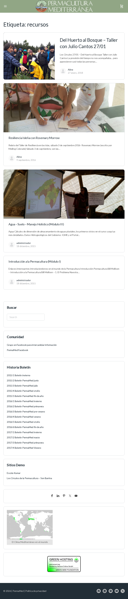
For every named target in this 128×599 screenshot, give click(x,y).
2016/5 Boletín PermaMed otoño (23, 421)
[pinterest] (111, 591)
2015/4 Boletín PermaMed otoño (23, 390)
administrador (23, 243)
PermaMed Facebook (17, 350)
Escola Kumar (13, 473)
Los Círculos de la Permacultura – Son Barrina (29, 478)
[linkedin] (105, 591)
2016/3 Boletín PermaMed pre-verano (26, 411)
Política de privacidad (35, 590)
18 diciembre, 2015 (26, 246)
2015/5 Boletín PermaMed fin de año (25, 396)
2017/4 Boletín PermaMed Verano (24, 447)
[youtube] (117, 591)
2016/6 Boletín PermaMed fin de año (25, 427)
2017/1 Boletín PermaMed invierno (24, 432)
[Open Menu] (5, 6)
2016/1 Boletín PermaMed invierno (24, 401)
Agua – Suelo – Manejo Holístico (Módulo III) (36, 224)
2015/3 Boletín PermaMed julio (22, 385)
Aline (70, 69)
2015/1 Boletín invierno (18, 375)
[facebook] (99, 591)
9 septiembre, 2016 (26, 160)
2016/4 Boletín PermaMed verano (24, 416)
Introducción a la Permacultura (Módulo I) (34, 261)
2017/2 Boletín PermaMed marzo (23, 437)
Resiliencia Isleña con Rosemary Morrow (34, 138)
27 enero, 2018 (75, 72)
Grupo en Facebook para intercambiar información (32, 344)
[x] (123, 591)
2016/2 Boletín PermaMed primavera (25, 406)
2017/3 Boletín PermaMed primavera (25, 442)
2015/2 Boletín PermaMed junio (23, 380)
